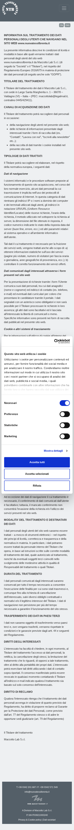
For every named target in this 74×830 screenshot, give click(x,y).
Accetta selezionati (37, 473)
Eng (68, 25)
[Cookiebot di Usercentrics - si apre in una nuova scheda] (54, 341)
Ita (61, 25)
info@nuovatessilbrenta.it (37, 792)
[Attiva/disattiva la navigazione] (64, 8)
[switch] (65, 414)
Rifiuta (37, 485)
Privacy (22, 820)
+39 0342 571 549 (49, 787)
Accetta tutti (37, 462)
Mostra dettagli (53, 450)
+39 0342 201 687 (27, 787)
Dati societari (49, 820)
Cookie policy (34, 820)
